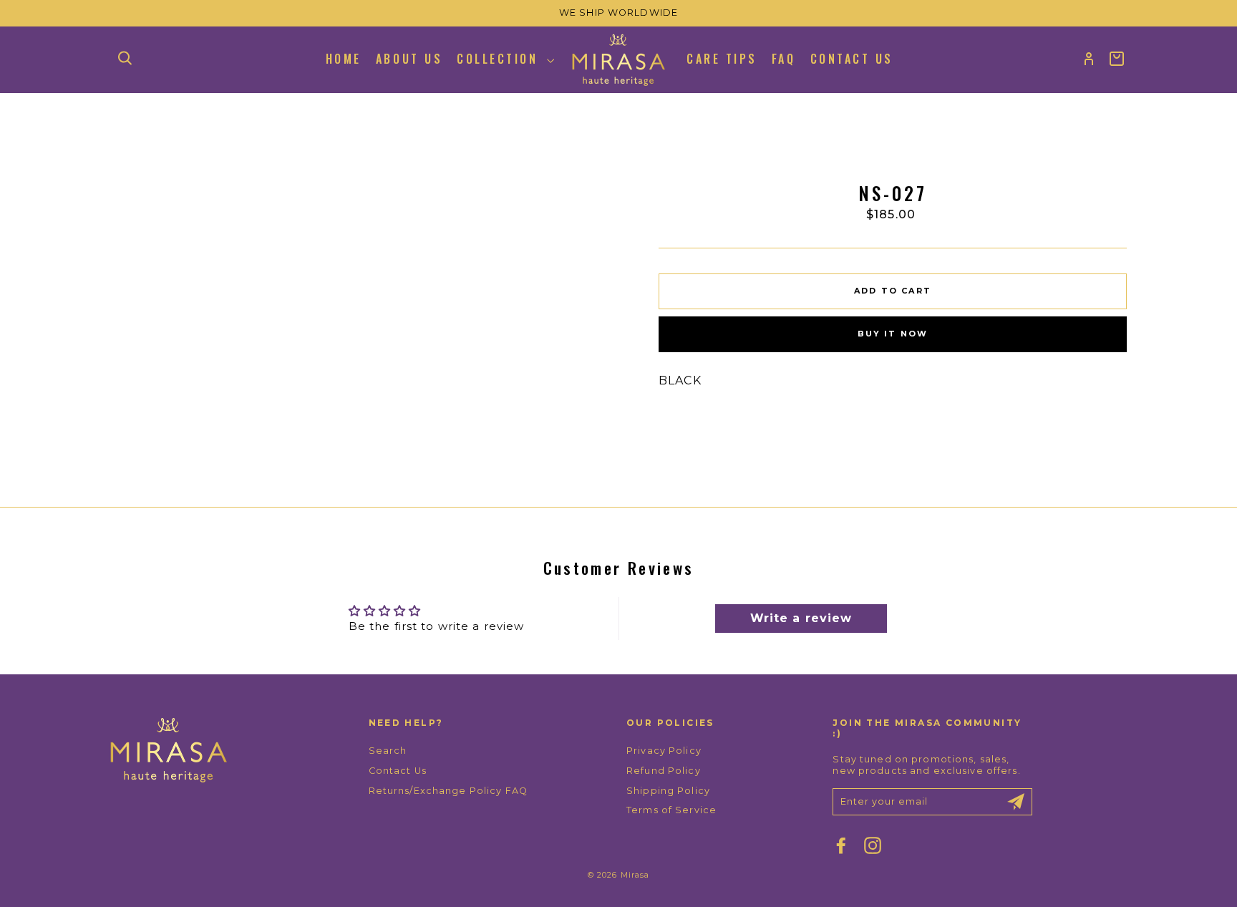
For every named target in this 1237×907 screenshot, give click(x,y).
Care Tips (722, 58)
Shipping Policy (668, 790)
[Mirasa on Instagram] (872, 845)
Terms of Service (671, 810)
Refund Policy (663, 770)
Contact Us (851, 58)
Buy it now (893, 334)
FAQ (784, 58)
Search (388, 750)
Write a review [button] (801, 618)
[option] (618, 13)
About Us (409, 58)
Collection (500, 58)
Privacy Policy (664, 750)
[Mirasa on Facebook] (841, 845)
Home (344, 58)
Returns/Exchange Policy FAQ (448, 790)
